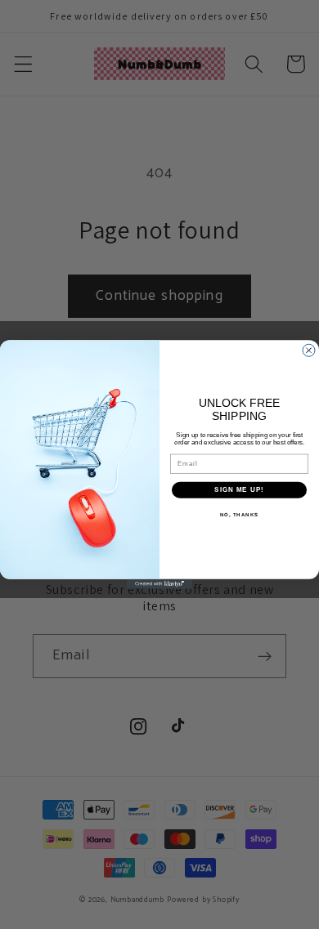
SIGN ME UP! (239, 490)
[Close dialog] (309, 350)
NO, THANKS (239, 514)
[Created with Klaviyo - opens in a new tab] (159, 584)
